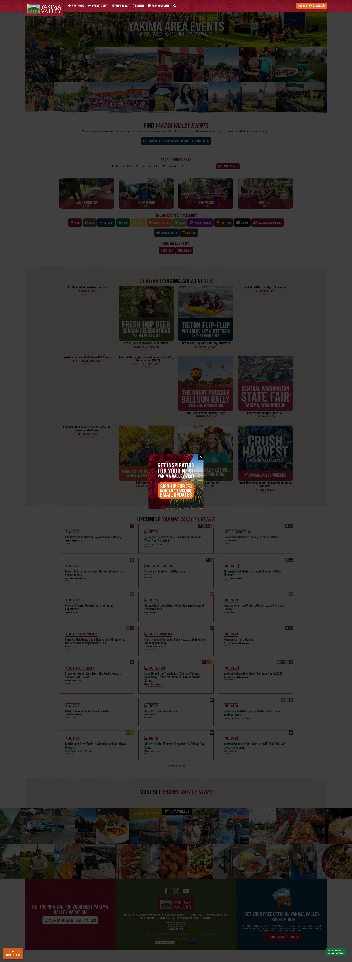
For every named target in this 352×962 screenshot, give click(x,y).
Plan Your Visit (160, 5)
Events (140, 5)
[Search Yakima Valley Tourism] (174, 6)
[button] (335, 952)
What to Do (77, 5)
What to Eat (122, 5)
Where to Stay (99, 5)
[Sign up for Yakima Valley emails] (176, 481)
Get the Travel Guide (310, 5)
